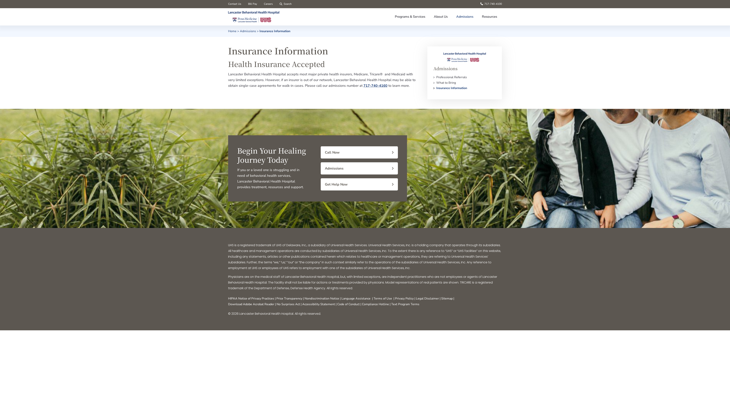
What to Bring (446, 83)
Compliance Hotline (375, 304)
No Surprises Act (288, 304)
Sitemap (447, 298)
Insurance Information (451, 88)
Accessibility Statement (318, 304)
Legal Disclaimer (427, 298)
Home (232, 31)
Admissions (248, 31)
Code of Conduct (348, 304)
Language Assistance (356, 298)
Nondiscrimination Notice (322, 298)
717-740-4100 (493, 4)
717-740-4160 (375, 85)
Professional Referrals (451, 77)
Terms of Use (383, 298)
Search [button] (288, 4)
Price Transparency (289, 298)
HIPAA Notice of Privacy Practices (251, 298)
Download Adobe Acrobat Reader (251, 304)
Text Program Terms (405, 304)
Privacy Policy (404, 298)
